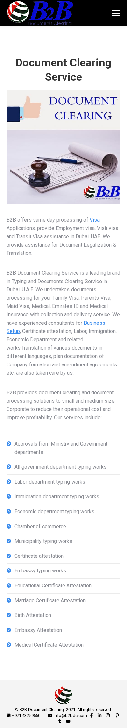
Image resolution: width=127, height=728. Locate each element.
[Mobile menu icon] (116, 13)
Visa (95, 220)
